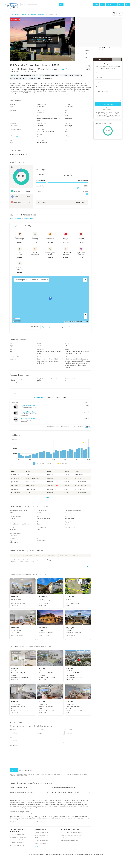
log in (33, 39)
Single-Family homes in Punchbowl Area (71, 835)
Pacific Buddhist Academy (28, 418)
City (38, 737)
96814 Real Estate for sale (42, 840)
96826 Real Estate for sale (42, 832)
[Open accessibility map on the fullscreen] (85, 280)
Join (127, 4)
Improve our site (78, 854)
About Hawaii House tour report (81, 566)
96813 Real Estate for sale (42, 838)
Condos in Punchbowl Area (68, 838)
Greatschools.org (64, 426)
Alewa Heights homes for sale (18, 837)
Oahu (11, 219)
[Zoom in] (85, 314)
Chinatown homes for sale (17, 843)
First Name (13, 729)
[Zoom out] (85, 317)
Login (121, 4)
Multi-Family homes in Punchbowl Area (71, 832)
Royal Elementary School (28, 406)
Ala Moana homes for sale (17, 834)
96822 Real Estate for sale (42, 843)
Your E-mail (68, 729)
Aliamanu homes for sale (16, 840)
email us (100, 854)
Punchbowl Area (63, 69)
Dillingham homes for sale (17, 845)
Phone (12, 737)
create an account (42, 39)
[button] (21, 280)
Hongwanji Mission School (28, 412)
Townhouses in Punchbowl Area (69, 840)
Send (14, 770)
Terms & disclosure (67, 854)
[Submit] (61, 4)
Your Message (14, 745)
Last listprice (40, 174)
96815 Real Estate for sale (42, 835)
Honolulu (18, 219)
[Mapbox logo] (17, 321)
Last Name (40, 729)
